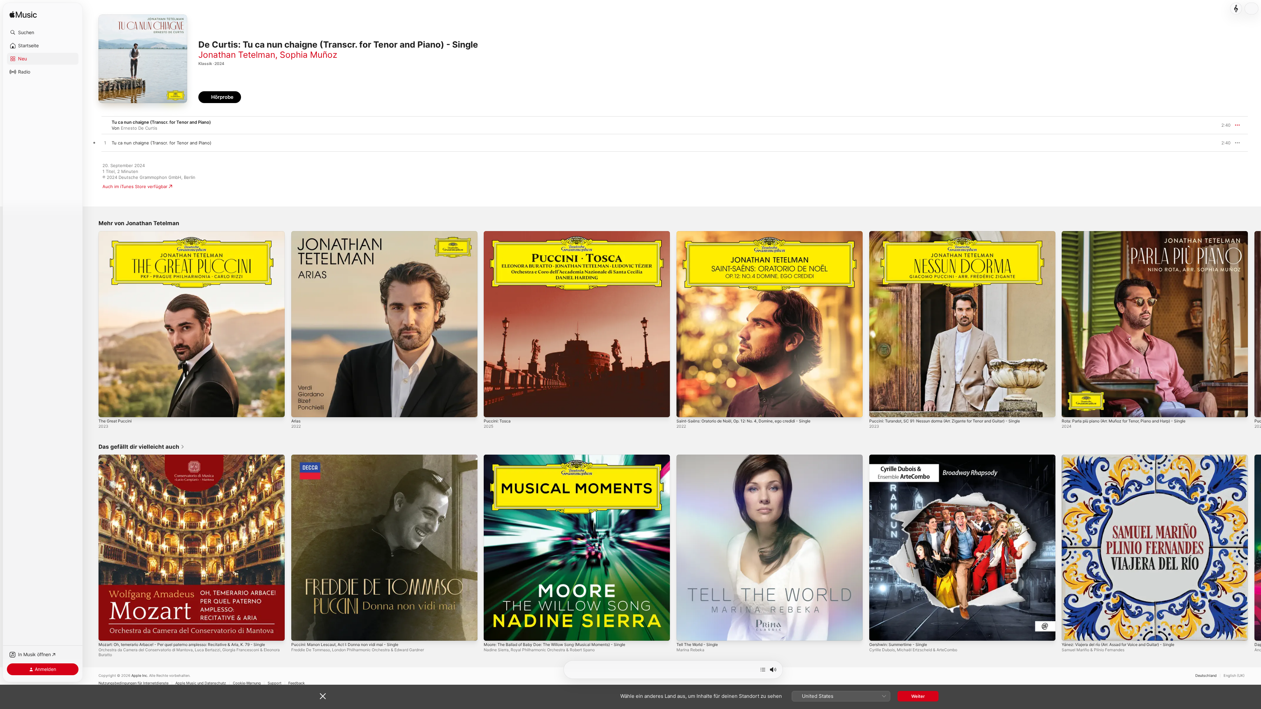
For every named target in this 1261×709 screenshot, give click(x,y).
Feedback (296, 683)
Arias (296, 233)
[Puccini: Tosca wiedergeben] (492, 409)
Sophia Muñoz (308, 55)
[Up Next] (763, 669)
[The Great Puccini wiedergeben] (107, 409)
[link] (142, 446)
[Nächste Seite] (1254, 324)
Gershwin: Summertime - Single (901, 457)
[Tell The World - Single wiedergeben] (685, 632)
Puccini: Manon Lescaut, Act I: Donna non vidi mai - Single (350, 457)
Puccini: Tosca (498, 233)
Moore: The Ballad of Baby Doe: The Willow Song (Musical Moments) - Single (563, 457)
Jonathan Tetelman (236, 55)
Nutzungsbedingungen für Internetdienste (133, 683)
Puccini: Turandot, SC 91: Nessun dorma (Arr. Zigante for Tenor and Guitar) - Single (954, 233)
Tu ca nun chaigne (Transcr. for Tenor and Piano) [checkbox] (161, 142)
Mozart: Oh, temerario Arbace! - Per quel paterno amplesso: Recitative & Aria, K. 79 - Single (186, 460)
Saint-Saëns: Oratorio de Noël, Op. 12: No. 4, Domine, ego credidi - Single (752, 233)
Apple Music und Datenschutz (200, 683)
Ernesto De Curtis (139, 128)
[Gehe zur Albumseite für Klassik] (1236, 8)
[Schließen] (323, 696)
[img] (23, 15)
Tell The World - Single (699, 457)
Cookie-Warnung (247, 683)
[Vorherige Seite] (92, 324)
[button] (42, 32)
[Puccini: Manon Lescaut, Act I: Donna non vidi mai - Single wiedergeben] (299, 632)
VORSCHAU (1221, 143)
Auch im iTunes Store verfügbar (134, 186)
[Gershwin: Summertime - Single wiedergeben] (877, 632)
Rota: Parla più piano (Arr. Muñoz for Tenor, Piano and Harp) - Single (1132, 233)
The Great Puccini (117, 233)
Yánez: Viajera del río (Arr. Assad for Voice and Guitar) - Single (1126, 457)
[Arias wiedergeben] (299, 409)
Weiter (918, 696)
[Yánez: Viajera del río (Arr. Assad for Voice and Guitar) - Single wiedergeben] (1070, 632)
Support (274, 683)
